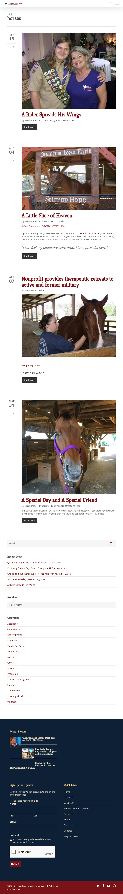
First (12, 815)
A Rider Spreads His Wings (51, 114)
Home (67, 791)
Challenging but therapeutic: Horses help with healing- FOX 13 (39, 573)
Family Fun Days (15, 645)
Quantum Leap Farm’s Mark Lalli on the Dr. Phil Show (34, 562)
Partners (68, 813)
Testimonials (67, 120)
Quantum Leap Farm (88, 233)
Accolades (12, 623)
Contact (68, 830)
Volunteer (12, 701)
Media (42, 290)
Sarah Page (31, 120)
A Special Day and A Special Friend (59, 500)
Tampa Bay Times (31, 365)
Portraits (43, 120)
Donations (12, 640)
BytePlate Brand (14, 889)
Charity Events (14, 634)
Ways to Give (71, 836)
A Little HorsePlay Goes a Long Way (26, 579)
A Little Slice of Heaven (47, 215)
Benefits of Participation (76, 808)
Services (68, 825)
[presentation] (32, 852)
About (67, 819)
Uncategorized (72, 505)
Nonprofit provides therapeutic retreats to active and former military (68, 281)
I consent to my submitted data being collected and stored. (32, 841)
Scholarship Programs (18, 679)
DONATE (68, 797)
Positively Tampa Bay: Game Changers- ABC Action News (36, 568)
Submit (15, 864)
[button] (117, 3)
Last (36, 815)
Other (10, 662)
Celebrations (13, 629)
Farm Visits (13, 651)
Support (11, 684)
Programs (55, 120)
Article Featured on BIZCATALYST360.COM (43, 226)
